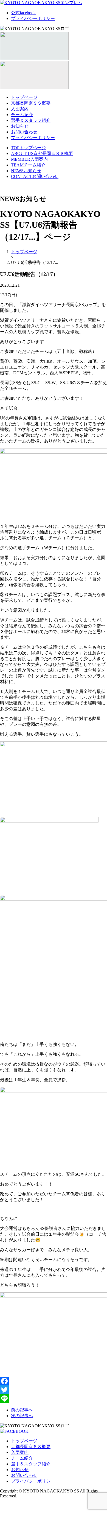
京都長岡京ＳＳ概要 (30, 103)
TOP (28, 147)
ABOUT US (42, 153)
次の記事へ (22, 1415)
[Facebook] (53, 1381)
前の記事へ (22, 1410)
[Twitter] (53, 1389)
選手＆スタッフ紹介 (30, 120)
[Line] (53, 1398)
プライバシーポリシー (33, 18)
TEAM (28, 165)
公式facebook (23, 12)
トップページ (24, 97)
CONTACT (34, 176)
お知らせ (20, 126)
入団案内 (20, 109)
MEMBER (29, 159)
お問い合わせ (24, 132)
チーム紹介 (22, 114)
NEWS (26, 170)
